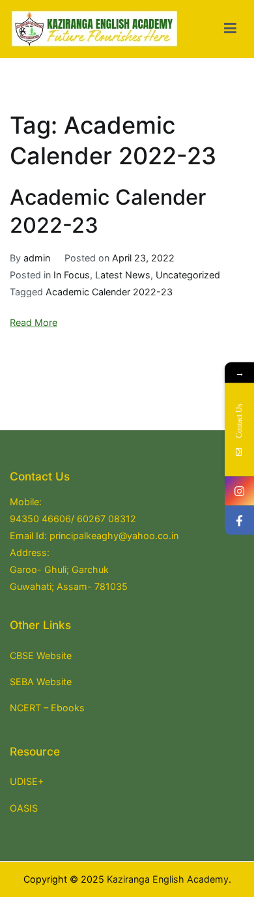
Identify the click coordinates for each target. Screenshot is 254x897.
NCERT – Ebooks (47, 707)
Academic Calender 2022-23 (109, 291)
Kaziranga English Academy (168, 879)
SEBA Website (41, 681)
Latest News (122, 274)
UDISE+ (27, 781)
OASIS (24, 808)
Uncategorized (188, 274)
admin (36, 257)
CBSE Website (41, 655)
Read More (33, 322)
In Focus (71, 274)
